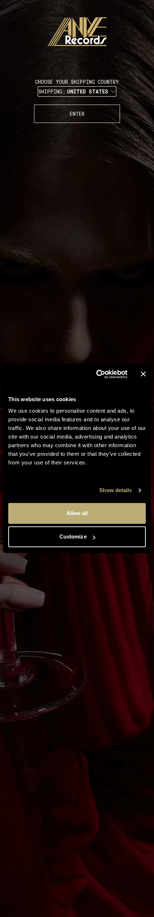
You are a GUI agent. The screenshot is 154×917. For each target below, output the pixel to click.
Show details (115, 490)
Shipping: (73, 91)
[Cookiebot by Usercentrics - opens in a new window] (96, 374)
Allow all (77, 513)
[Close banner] (143, 374)
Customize (73, 536)
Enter (77, 113)
